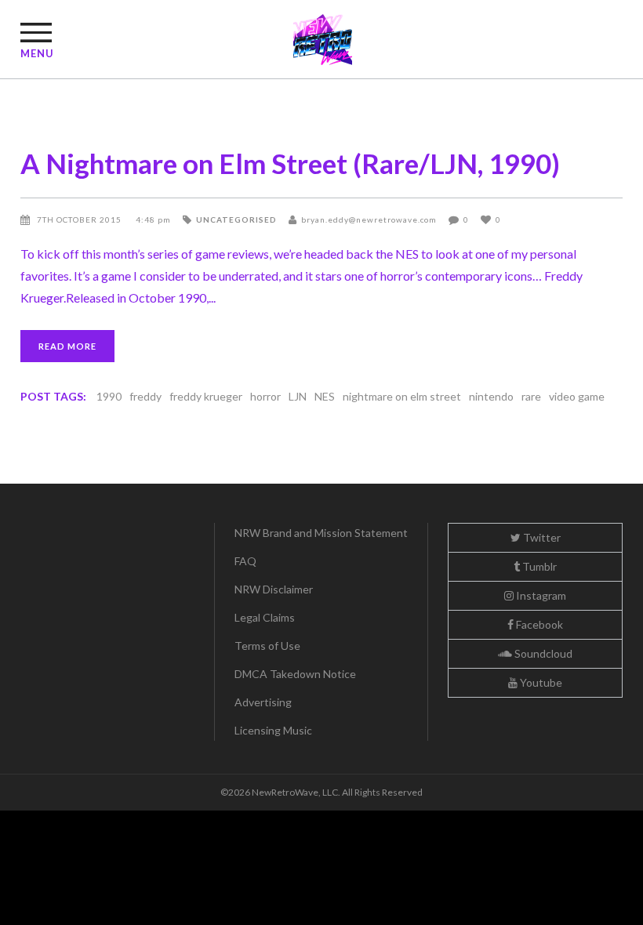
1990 (109, 396)
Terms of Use (267, 645)
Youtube (540, 682)
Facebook (538, 624)
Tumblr (538, 566)
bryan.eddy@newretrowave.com (369, 219)
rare (531, 396)
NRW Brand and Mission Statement (321, 532)
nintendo (491, 396)
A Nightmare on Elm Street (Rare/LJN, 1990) (290, 163)
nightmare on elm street (402, 396)
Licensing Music (273, 730)
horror (265, 396)
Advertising (263, 702)
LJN (298, 396)
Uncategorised (236, 219)
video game (577, 396)
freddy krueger (205, 396)
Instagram (540, 595)
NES (324, 396)
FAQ (245, 561)
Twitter (541, 537)
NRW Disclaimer (273, 589)
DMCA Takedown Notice (295, 673)
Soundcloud (542, 653)
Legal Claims (264, 617)
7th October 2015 (80, 219)
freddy (145, 396)
